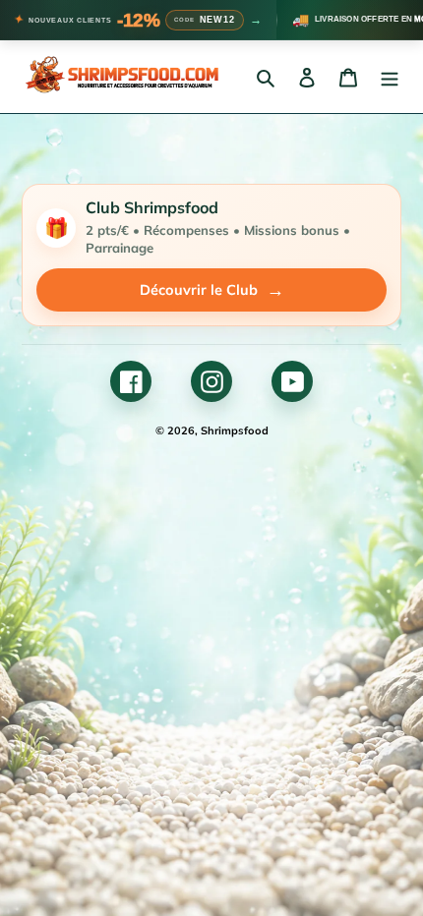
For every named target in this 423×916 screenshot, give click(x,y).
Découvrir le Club (212, 289)
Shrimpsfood (235, 430)
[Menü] (389, 76)
